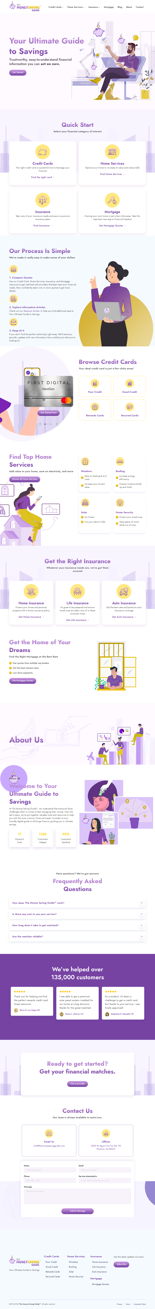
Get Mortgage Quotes (22, 680)
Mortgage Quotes (100, 1284)
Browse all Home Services (24, 479)
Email (81, 1165)
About (129, 7)
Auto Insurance (99, 1271)
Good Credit (52, 1266)
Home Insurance (100, 1262)
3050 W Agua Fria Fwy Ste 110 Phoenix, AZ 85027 (106, 1147)
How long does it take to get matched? (35, 925)
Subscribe (121, 1264)
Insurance (93, 7)
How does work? (38, 903)
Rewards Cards (53, 1271)
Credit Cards (55, 7)
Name (26, 1165)
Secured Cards (53, 1276)
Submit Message (77, 1210)
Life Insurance (99, 1266)
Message (28, 1186)
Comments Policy (140, 1304)
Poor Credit (51, 1262)
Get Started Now (49, 412)
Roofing (73, 1266)
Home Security (76, 1276)
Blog (120, 7)
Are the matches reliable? (27, 936)
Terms (128, 1304)
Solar (71, 1271)
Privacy (119, 1304)
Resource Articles (31, 311)
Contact (140, 7)
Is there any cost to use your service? (34, 914)
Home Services (75, 7)
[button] (45, 424)
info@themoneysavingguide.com (49, 1145)
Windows (73, 1262)
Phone (27, 1176)
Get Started (17, 72)
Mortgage (109, 7)
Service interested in (88, 1176)
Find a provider (77, 1083)
